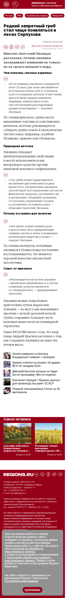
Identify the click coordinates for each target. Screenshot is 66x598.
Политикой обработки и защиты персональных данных (28, 559)
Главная (47, 42)
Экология (57, 42)
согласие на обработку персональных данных (24, 550)
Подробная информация (15, 529)
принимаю (32, 590)
